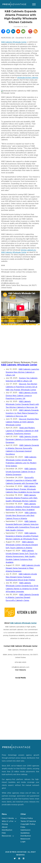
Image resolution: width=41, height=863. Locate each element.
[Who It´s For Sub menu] (15, 821)
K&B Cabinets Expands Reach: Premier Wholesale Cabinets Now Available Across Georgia (23, 489)
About (4, 827)
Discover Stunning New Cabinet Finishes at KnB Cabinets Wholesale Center (22, 422)
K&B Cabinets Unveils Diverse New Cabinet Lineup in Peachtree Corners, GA (21, 395)
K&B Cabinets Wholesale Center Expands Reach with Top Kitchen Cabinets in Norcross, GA (22, 404)
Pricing (5, 824)
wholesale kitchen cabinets (27, 77)
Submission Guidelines (25, 831)
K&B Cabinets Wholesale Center (13, 42)
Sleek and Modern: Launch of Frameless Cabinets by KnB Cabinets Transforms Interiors (22, 430)
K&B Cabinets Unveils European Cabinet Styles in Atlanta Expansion (21, 471)
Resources (6, 836)
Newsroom (25, 839)
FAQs (22, 827)
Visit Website (20, 670)
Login (22, 841)
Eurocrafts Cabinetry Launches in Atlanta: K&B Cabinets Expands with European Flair (22, 480)
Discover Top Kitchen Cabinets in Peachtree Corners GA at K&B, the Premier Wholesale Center (21, 387)
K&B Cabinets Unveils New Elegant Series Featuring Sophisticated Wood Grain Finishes (21, 577)
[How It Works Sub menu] (16, 818)
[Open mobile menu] (34, 4)
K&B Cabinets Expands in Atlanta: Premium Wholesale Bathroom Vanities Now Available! (23, 506)
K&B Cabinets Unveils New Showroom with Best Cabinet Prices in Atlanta (21, 515)
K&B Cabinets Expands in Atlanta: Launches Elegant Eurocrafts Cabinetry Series (22, 597)
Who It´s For (7, 821)
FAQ (4, 833)
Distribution (7, 830)
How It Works (8, 818)
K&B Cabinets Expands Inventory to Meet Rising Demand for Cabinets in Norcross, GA (22, 413)
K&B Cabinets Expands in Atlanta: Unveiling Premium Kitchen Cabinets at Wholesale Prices (22, 536)
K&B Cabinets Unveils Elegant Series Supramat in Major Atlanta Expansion (23, 568)
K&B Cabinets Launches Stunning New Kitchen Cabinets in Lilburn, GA (22, 372)
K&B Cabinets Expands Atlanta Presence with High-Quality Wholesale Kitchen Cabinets (22, 498)
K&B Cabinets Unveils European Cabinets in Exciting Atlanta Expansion (22, 439)
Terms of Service (28, 821)
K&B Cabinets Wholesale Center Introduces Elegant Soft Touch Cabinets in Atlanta (22, 545)
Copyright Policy (27, 824)
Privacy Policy (26, 818)
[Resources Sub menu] (13, 836)
